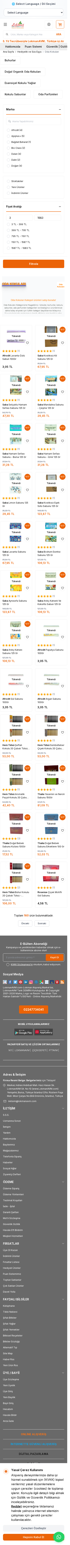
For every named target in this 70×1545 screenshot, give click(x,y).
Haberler (8, 1162)
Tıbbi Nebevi (10, 1311)
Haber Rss (8, 1359)
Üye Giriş (8, 1391)
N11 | (11, 1050)
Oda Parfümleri (48, 94)
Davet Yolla (9, 1291)
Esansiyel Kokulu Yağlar (20, 83)
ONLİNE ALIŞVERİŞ (33, 1434)
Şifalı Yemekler (11, 1329)
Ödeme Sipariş (11, 1188)
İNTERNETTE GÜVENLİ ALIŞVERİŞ (34, 1444)
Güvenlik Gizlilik (11, 1224)
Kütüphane (9, 1305)
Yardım (6, 1132)
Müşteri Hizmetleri (13, 1236)
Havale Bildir (10, 1415)
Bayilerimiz (9, 1144)
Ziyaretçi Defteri (12, 1174)
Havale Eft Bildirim (13, 1230)
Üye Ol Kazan (10, 1250)
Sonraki (42, 923)
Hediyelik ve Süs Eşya (29, 51)
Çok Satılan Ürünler (13, 1285)
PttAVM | (54, 1050)
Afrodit (6, 355)
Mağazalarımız (11, 1150)
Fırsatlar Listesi (11, 1262)
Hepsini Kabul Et (33, 1537)
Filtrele (33, 263)
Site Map (8, 1353)
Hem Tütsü (8, 745)
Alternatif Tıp (10, 1347)
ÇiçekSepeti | (39, 1050)
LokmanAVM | (23, 1050)
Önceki (25, 923)
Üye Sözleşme (11, 1379)
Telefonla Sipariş (12, 1156)
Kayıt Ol (54, 957)
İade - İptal (9, 1206)
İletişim (7, 1126)
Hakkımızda (12, 46)
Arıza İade (8, 1421)
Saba (41, 355)
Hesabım (8, 1409)
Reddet (16, 1506)
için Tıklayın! (29, 1080)
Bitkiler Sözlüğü (11, 1341)
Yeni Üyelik (9, 1385)
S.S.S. (6, 1115)
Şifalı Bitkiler (9, 1317)
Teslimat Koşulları (12, 1200)
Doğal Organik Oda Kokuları (23, 71)
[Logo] (21, 24)
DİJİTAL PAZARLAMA (34, 1453)
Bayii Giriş (8, 1403)
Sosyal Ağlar (9, 1168)
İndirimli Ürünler (11, 1256)
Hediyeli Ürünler (12, 1268)
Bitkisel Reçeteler (12, 1335)
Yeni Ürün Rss (10, 1365)
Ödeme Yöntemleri (13, 1194)
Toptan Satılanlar (12, 1279)
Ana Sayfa (8, 51)
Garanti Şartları (11, 1212)
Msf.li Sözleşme (11, 1218)
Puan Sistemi (33, 46)
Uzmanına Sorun (12, 1120)
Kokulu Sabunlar (15, 94)
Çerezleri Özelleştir (33, 1528)
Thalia (41, 794)
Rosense (43, 892)
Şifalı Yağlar (9, 1323)
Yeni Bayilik (9, 1397)
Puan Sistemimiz (12, 1274)
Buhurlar (10, 60)
